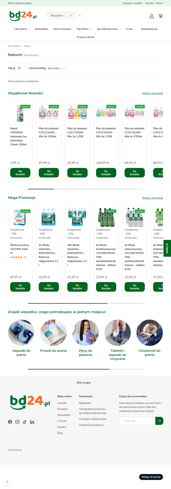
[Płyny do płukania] (85, 333)
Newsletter (63, 414)
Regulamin (85, 402)
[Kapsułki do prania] (21, 333)
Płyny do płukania (85, 353)
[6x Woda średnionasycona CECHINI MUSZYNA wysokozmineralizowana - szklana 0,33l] (106, 217)
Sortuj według (37, 67)
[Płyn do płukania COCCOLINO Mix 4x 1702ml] (135, 113)
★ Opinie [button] (167, 248)
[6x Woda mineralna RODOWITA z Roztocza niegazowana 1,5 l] (49, 217)
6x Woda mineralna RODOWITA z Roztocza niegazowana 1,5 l (48, 254)
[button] (161, 16)
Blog (60, 432)
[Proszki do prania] (53, 333)
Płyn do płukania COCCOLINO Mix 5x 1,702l (106, 132)
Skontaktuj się (149, 28)
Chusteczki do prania (149, 353)
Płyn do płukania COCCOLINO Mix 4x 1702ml (134, 132)
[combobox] (92, 15)
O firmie (62, 420)
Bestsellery (41, 28)
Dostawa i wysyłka (132, 3)
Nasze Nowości (62, 28)
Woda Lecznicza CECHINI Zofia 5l (19, 248)
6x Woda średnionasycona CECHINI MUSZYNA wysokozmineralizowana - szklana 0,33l (106, 256)
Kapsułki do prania (21, 353)
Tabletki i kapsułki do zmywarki (117, 355)
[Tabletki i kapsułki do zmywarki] (117, 333)
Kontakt (62, 402)
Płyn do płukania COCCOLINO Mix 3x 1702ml (48, 132)
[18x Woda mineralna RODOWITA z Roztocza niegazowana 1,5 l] (77, 217)
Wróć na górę (83, 382)
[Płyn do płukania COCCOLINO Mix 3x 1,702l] (77, 113)
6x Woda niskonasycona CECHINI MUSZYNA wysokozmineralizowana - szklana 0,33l (134, 256)
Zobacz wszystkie (152, 93)
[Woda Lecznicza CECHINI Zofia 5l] (20, 217)
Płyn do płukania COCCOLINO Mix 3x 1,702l (77, 132)
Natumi (27, 46)
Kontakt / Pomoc (154, 3)
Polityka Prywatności (91, 424)
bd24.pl (18, 450)
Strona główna (14, 46)
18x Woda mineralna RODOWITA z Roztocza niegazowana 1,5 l (77, 254)
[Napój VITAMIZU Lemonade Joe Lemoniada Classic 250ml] (20, 113)
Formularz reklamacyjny (93, 418)
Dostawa (62, 408)
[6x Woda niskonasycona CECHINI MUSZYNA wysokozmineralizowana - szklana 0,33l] (135, 217)
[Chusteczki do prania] (149, 333)
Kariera (61, 426)
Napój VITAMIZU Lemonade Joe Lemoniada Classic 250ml (18, 136)
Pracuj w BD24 (85, 36)
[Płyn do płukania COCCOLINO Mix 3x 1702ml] (49, 113)
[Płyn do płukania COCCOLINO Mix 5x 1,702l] (106, 113)
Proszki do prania (53, 350)
